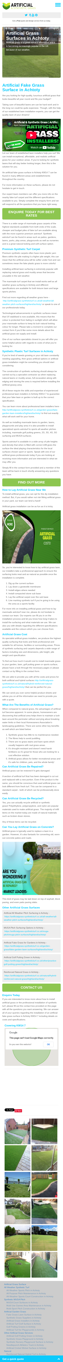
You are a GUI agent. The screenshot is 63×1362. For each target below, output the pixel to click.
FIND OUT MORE (31, 482)
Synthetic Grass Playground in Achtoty (24, 1339)
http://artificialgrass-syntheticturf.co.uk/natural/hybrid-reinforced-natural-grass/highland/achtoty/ (28, 683)
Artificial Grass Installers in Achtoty (23, 1320)
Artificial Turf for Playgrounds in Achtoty (25, 1330)
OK (48, 1044)
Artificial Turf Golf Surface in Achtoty (23, 1324)
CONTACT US (32, 987)
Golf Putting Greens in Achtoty (20, 1327)
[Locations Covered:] (3, 4)
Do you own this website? (20, 1044)
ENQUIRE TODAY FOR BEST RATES (31, 213)
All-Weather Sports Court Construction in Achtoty (29, 1296)
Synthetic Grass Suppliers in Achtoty (23, 1317)
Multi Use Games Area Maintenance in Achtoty (28, 1305)
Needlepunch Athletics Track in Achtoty (25, 1345)
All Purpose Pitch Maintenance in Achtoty (26, 1293)
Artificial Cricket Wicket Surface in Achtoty (26, 1348)
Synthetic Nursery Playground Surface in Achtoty (29, 1342)
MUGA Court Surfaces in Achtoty (22, 1302)
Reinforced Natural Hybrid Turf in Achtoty (26, 1354)
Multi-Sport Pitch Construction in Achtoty (25, 1308)
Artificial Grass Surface (15, 1284)
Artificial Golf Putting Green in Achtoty (24, 1336)
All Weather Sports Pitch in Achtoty (23, 1290)
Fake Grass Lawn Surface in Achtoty (24, 1314)
